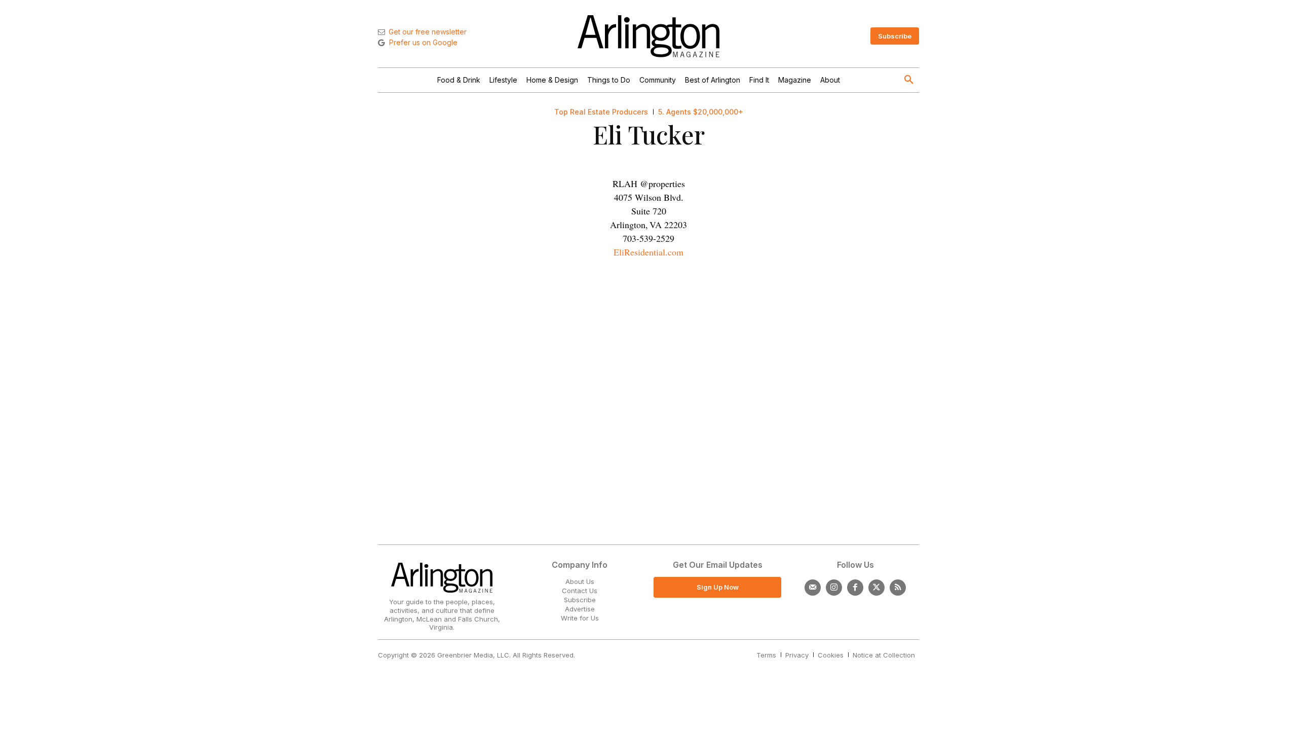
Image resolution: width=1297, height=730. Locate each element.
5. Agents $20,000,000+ (700, 112)
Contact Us (579, 591)
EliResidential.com (648, 252)
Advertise (580, 609)
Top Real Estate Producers (601, 112)
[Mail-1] (813, 587)
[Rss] (898, 587)
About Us (579, 581)
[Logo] (648, 36)
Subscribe (580, 600)
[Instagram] (834, 587)
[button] (909, 80)
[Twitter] (876, 587)
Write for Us (580, 618)
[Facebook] (855, 587)
